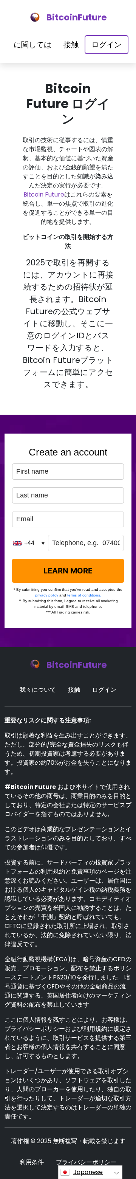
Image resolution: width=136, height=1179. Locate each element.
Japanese (88, 1172)
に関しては (32, 44)
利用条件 (32, 1162)
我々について (38, 689)
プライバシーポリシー (86, 1162)
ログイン (106, 44)
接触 (71, 44)
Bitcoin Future (43, 194)
